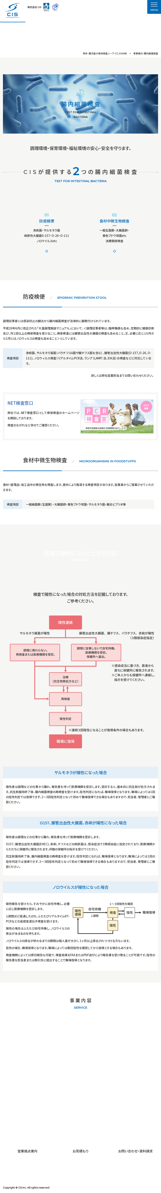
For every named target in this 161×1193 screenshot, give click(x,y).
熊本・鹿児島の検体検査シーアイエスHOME (105, 53)
